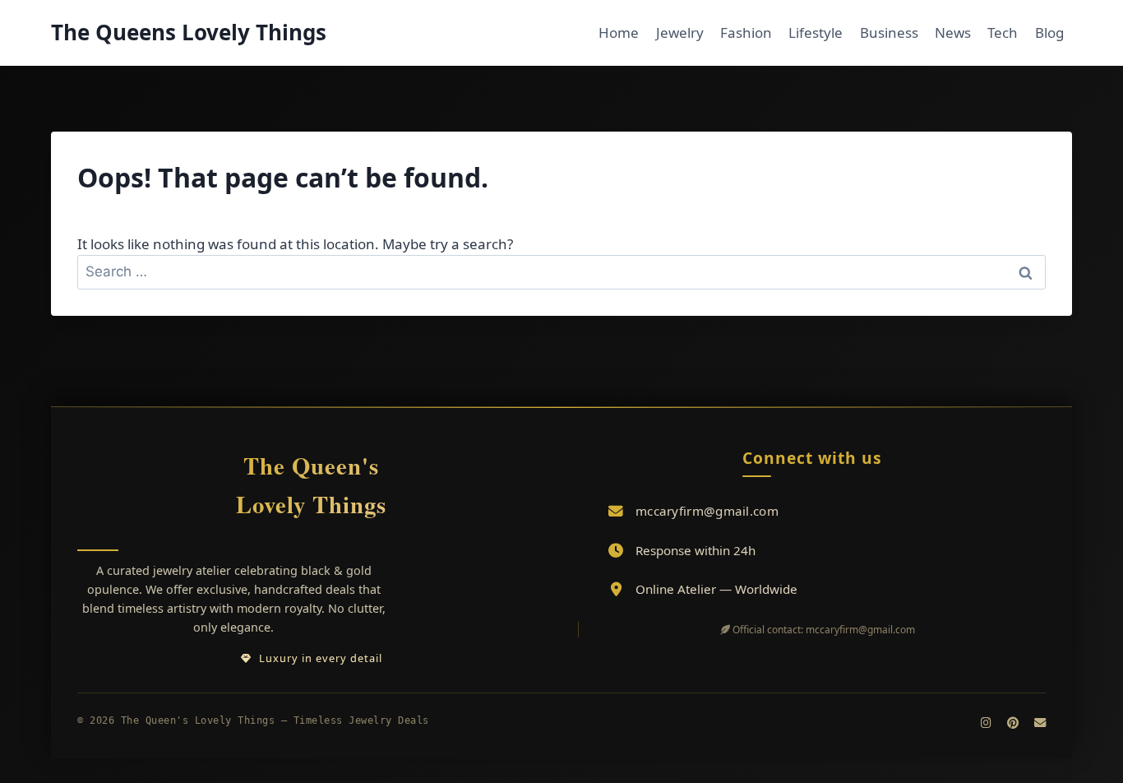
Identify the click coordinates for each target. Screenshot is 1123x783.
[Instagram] (986, 722)
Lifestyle (815, 32)
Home (618, 32)
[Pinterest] (1013, 722)
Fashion (746, 32)
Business (889, 32)
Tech (1002, 32)
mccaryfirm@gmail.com (707, 511)
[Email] (1040, 722)
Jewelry (680, 32)
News (953, 32)
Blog (1049, 32)
